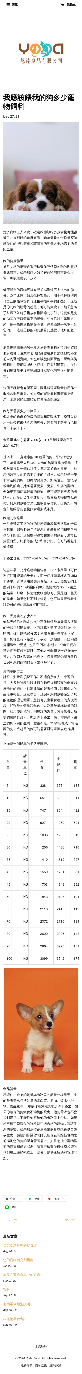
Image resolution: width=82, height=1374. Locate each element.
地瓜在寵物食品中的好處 (21, 1274)
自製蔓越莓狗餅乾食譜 (20, 1245)
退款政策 (55, 1365)
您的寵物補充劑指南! (18, 1259)
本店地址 (41, 1346)
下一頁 (70, 1220)
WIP (6, 1289)
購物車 (71, 4)
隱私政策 (41, 1365)
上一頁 (12, 1220)
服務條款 (27, 1365)
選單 (14, 4)
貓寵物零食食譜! (15, 1318)
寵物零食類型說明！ (18, 1303)
